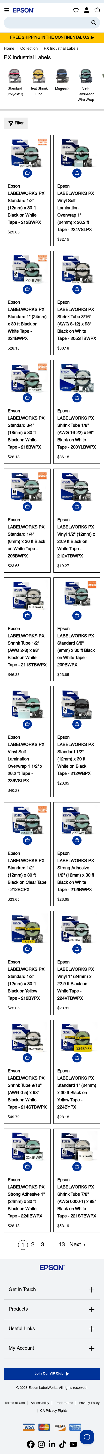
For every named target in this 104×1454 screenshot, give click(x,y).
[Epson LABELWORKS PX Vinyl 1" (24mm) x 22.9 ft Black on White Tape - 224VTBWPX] (76, 928)
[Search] (93, 22)
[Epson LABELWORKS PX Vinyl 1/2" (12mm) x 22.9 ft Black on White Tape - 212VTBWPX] (76, 486)
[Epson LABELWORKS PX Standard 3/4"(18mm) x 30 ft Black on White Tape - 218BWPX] (27, 377)
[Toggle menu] (7, 10)
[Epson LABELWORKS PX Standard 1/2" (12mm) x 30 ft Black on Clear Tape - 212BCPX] (27, 820)
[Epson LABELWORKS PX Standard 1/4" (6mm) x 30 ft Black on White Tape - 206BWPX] (27, 486)
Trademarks (64, 1403)
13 (62, 1245)
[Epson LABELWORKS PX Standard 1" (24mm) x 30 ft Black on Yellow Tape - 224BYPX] (76, 1037)
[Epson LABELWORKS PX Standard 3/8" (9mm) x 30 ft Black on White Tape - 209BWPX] (76, 595)
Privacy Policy (89, 1403)
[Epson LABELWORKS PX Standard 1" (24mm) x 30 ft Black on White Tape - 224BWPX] (27, 269)
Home (9, 48)
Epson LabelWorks (43, 1388)
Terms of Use (15, 1403)
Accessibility (40, 1403)
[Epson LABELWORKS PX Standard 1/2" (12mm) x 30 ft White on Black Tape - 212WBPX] (76, 704)
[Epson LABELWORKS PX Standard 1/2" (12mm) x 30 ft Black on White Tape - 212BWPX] (27, 153)
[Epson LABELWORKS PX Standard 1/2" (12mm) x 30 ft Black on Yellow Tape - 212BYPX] (27, 928)
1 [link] (22, 1245)
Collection (29, 48)
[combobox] (52, 22)
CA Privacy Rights (53, 1410)
